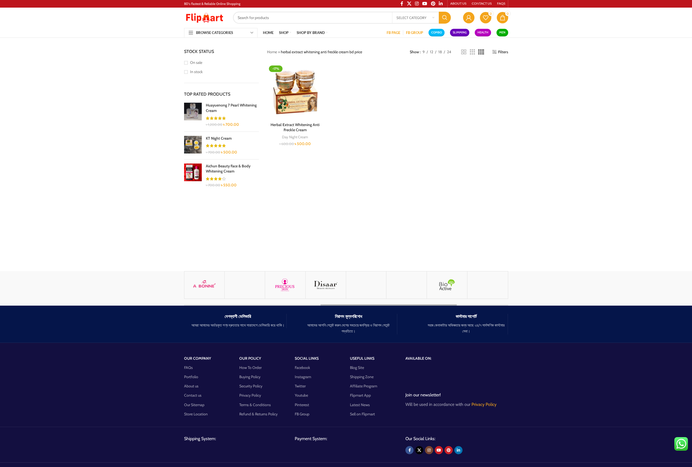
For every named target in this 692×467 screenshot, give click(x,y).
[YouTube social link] (439, 450)
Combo (436, 32)
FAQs (188, 367)
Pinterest (302, 404)
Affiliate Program (363, 386)
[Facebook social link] (409, 450)
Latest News (360, 404)
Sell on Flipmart (362, 414)
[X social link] (419, 450)
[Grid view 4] (481, 52)
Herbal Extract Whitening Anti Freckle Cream (295, 127)
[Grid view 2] (463, 52)
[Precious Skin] (285, 285)
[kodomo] (487, 285)
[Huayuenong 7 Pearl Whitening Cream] (193, 115)
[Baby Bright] (366, 285)
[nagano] (406, 285)
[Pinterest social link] (449, 450)
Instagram (303, 376)
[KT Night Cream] (193, 145)
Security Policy (250, 386)
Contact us (192, 395)
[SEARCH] (445, 18)
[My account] (468, 17)
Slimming (460, 32)
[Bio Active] (447, 285)
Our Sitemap (194, 404)
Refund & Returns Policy (258, 414)
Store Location (196, 414)
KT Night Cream (219, 138)
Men (502, 32)
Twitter (300, 386)
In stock (196, 71)
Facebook (302, 367)
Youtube (301, 395)
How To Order (250, 367)
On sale (196, 62)
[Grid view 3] (472, 52)
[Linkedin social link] (458, 450)
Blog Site (357, 367)
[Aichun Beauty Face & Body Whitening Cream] (193, 176)
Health (482, 32)
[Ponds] (245, 285)
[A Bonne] (204, 285)
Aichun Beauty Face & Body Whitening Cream (228, 169)
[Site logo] (204, 17)
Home (272, 51)
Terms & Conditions (255, 404)
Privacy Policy (250, 395)
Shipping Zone (362, 376)
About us (191, 386)
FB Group (302, 414)
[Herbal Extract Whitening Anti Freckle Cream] (295, 92)
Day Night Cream (295, 137)
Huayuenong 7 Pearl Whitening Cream (231, 108)
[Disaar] (326, 285)
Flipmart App (360, 395)
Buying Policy (249, 376)
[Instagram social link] (429, 450)
